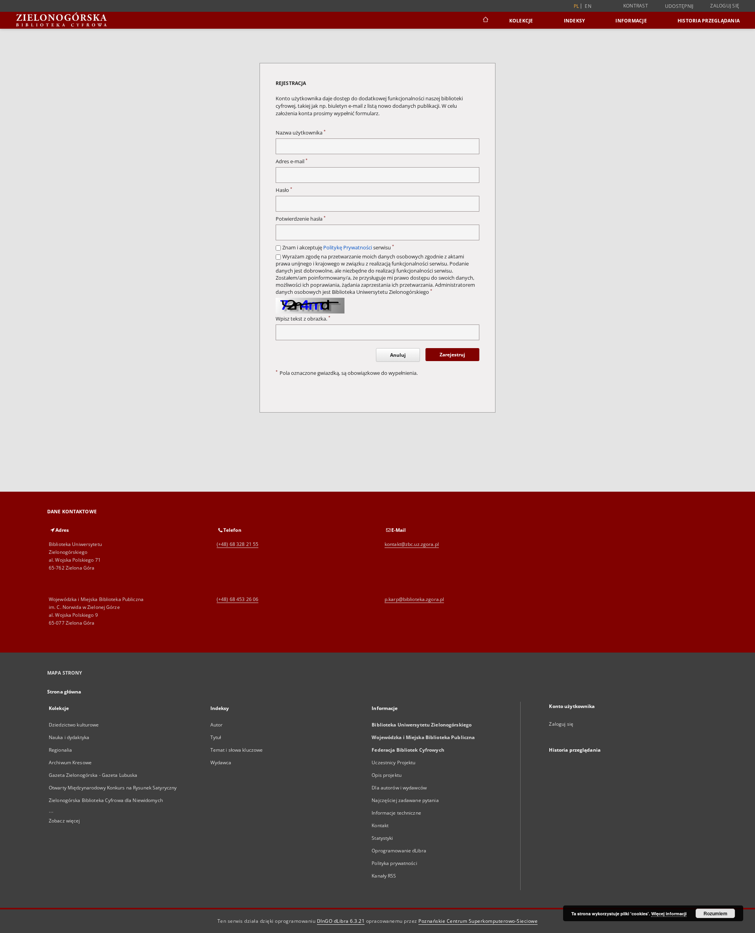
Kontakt (380, 825)
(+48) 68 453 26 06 (237, 599)
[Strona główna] (485, 20)
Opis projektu (386, 775)
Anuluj (398, 355)
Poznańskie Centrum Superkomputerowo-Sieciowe (478, 921)
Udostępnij (679, 6)
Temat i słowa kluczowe (236, 750)
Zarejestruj (452, 354)
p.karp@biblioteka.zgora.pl (414, 599)
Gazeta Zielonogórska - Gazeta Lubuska (93, 775)
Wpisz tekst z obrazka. (303, 318)
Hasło (284, 190)
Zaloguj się (724, 5)
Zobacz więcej (64, 820)
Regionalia (60, 750)
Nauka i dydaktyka (69, 737)
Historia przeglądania (709, 20)
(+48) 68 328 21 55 (237, 544)
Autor (216, 724)
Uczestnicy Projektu (393, 762)
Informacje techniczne (396, 812)
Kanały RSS (384, 875)
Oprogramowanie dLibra (399, 850)
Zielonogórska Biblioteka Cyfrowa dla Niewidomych (106, 800)
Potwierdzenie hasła (301, 219)
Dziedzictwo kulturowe (74, 724)
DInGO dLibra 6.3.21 (341, 921)
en (588, 6)
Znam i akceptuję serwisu (338, 247)
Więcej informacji (669, 913)
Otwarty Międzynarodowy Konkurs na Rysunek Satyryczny (113, 787)
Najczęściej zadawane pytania (405, 800)
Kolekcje (521, 20)
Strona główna (64, 691)
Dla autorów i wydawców (399, 787)
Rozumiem (715, 913)
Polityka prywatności (394, 863)
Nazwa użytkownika (301, 132)
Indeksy (574, 20)
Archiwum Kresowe (70, 762)
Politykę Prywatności (347, 247)
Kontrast (635, 5)
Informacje (631, 20)
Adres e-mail (292, 161)
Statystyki (382, 838)
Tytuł (215, 737)
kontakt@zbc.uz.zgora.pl (412, 544)
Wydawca (221, 762)
